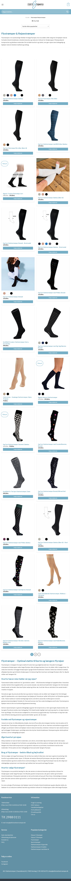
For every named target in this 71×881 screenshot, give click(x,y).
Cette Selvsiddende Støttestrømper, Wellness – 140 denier (52, 594)
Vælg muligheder (18, 103)
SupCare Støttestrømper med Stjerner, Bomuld (17, 590)
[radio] (4, 95)
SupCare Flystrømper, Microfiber (47, 98)
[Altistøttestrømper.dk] (35, 4)
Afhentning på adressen (8, 837)
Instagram (4, 864)
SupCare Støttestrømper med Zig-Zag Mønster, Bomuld (52, 347)
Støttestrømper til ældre (38, 847)
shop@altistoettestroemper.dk (16, 822)
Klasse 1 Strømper (37, 835)
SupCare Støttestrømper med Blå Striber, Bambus (52, 144)
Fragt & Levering (36, 802)
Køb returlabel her (7, 835)
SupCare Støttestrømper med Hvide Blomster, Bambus (51, 641)
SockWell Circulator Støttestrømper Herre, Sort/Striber (16, 343)
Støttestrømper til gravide (39, 844)
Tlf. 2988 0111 (11, 817)
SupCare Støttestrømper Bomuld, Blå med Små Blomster (51, 492)
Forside (27, 17)
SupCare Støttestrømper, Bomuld (13, 297)
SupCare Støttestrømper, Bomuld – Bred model (17, 243)
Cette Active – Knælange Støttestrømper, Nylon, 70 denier (17, 398)
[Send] (67, 12)
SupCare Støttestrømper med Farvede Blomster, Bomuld (52, 445)
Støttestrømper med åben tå (40, 849)
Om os (33, 814)
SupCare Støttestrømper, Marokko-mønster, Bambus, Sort (16, 641)
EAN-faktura (35, 805)
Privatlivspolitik (36, 812)
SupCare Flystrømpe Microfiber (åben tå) (15, 148)
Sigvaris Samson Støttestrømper (47, 397)
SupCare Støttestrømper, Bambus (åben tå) (50, 197)
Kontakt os (4, 840)
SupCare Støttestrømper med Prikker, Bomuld (51, 292)
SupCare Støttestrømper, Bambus (13, 98)
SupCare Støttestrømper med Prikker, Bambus (16, 542)
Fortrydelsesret (36, 810)
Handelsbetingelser (37, 807)
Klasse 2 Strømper (37, 837)
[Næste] (39, 654)
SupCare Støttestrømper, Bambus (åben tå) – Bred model (53, 543)
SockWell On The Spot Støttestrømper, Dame (16, 491)
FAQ (2, 842)
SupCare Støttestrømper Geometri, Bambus (16, 444)
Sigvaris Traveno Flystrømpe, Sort (13, 193)
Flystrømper (35, 840)
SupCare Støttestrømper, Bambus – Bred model (52, 247)
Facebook (4, 861)
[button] (2, 4)
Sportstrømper (35, 842)
